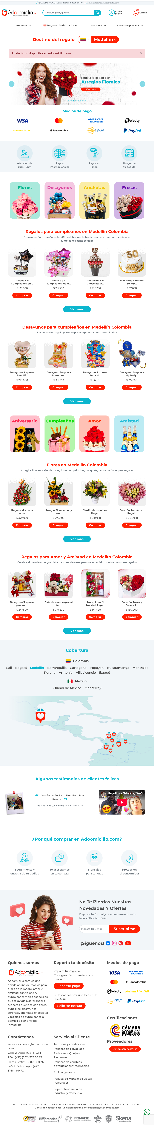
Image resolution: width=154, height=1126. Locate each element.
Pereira (49, 672)
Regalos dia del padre (60, 25)
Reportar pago (68, 986)
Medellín (37, 668)
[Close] (141, 53)
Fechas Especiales (128, 25)
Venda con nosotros (125, 1048)
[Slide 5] (80, 101)
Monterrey (93, 688)
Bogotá (21, 668)
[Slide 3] (76, 101)
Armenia (65, 672)
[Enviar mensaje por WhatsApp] (147, 1112)
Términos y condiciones (69, 1044)
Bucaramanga (118, 668)
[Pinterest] (120, 943)
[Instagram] (114, 943)
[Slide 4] (78, 101)
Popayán (97, 668)
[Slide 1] (71, 101)
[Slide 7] (85, 101)
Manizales (140, 668)
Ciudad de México (67, 688)
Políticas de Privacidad (69, 1048)
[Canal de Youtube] (128, 943)
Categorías (21, 25)
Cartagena (78, 668)
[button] (22, 279)
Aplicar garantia (64, 1072)
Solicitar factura (69, 1006)
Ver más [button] (77, 309)
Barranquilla (57, 668)
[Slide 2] (73, 101)
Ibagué (104, 672)
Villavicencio (86, 672)
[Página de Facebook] (108, 943)
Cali (9, 668)
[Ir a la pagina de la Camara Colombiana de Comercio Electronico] (124, 1030)
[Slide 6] (83, 101)
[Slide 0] (69, 101)
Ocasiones (96, 25)
